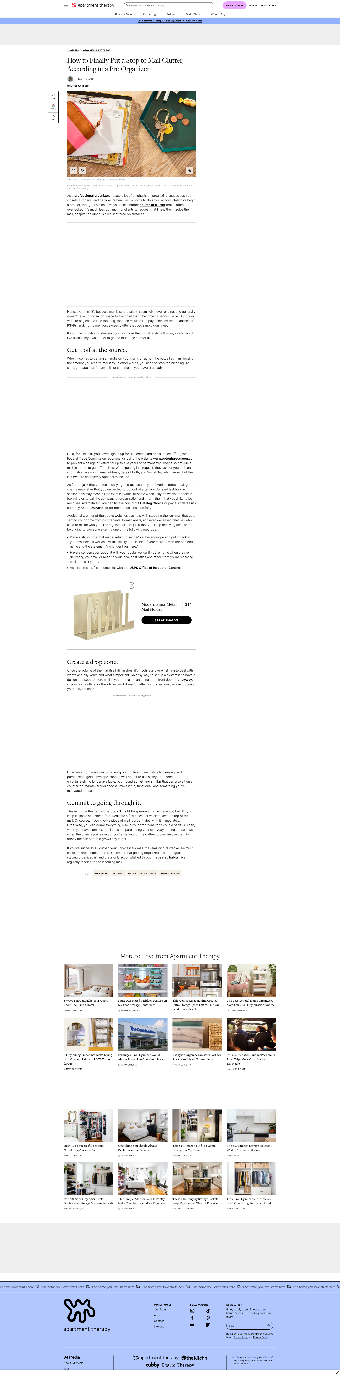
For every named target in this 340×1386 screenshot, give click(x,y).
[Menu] (66, 5)
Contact (159, 1321)
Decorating (149, 14)
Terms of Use (241, 1337)
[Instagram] (192, 1311)
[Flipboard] (208, 1325)
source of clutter (152, 205)
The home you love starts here (39, 1287)
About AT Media (73, 1363)
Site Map (159, 1326)
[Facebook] (192, 1318)
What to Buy (218, 14)
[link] (88, 1002)
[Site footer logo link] (107, 1314)
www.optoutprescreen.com (174, 458)
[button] (189, 170)
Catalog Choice (151, 503)
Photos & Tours (123, 14)
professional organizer (91, 195)
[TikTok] (208, 1311)
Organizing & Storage (96, 50)
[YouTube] (192, 1325)
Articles (171, 14)
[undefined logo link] (93, 5)
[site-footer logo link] (72, 1357)
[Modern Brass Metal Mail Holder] (104, 613)
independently (78, 185)
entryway (185, 679)
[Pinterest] (208, 1318)
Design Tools (193, 14)
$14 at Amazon (166, 620)
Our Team (160, 1309)
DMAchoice (99, 508)
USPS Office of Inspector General (155, 568)
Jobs (66, 1368)
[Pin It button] (82, 170)
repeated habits (166, 857)
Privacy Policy (260, 1337)
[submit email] (268, 1326)
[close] (337, 1373)
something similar (147, 781)
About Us (159, 1315)
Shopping (73, 50)
